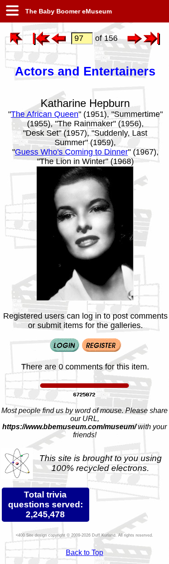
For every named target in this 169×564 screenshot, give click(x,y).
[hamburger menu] (11, 11)
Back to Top (84, 552)
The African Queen (44, 114)
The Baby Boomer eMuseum (67, 11)
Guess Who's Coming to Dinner (71, 151)
